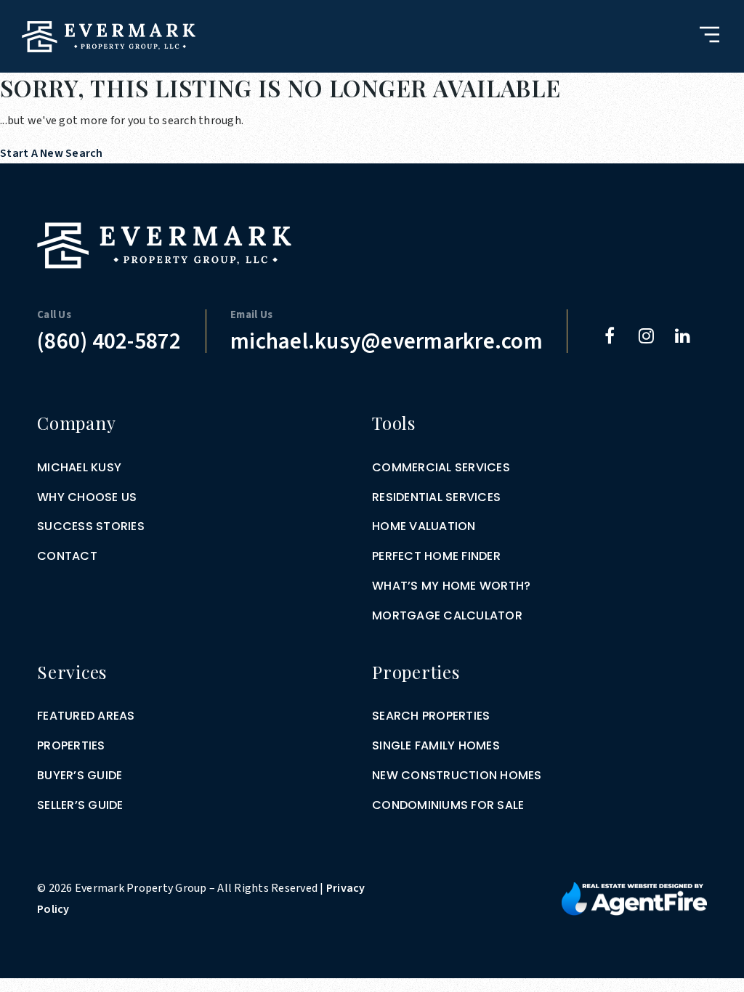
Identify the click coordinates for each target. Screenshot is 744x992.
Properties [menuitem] (71, 745)
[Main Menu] (709, 34)
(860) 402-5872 (109, 341)
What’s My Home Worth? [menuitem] (451, 585)
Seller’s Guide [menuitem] (80, 805)
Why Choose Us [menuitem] (87, 497)
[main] (372, 81)
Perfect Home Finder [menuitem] (436, 556)
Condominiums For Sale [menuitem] (448, 805)
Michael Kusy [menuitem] (79, 467)
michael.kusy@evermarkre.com (386, 341)
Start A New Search (51, 153)
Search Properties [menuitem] (431, 715)
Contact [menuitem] (67, 556)
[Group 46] (634, 898)
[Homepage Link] (108, 36)
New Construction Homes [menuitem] (457, 775)
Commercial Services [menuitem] (441, 467)
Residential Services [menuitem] (436, 497)
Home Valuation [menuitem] (424, 526)
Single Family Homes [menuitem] (436, 745)
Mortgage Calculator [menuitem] (447, 615)
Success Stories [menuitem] (91, 526)
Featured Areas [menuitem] (86, 715)
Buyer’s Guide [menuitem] (79, 775)
